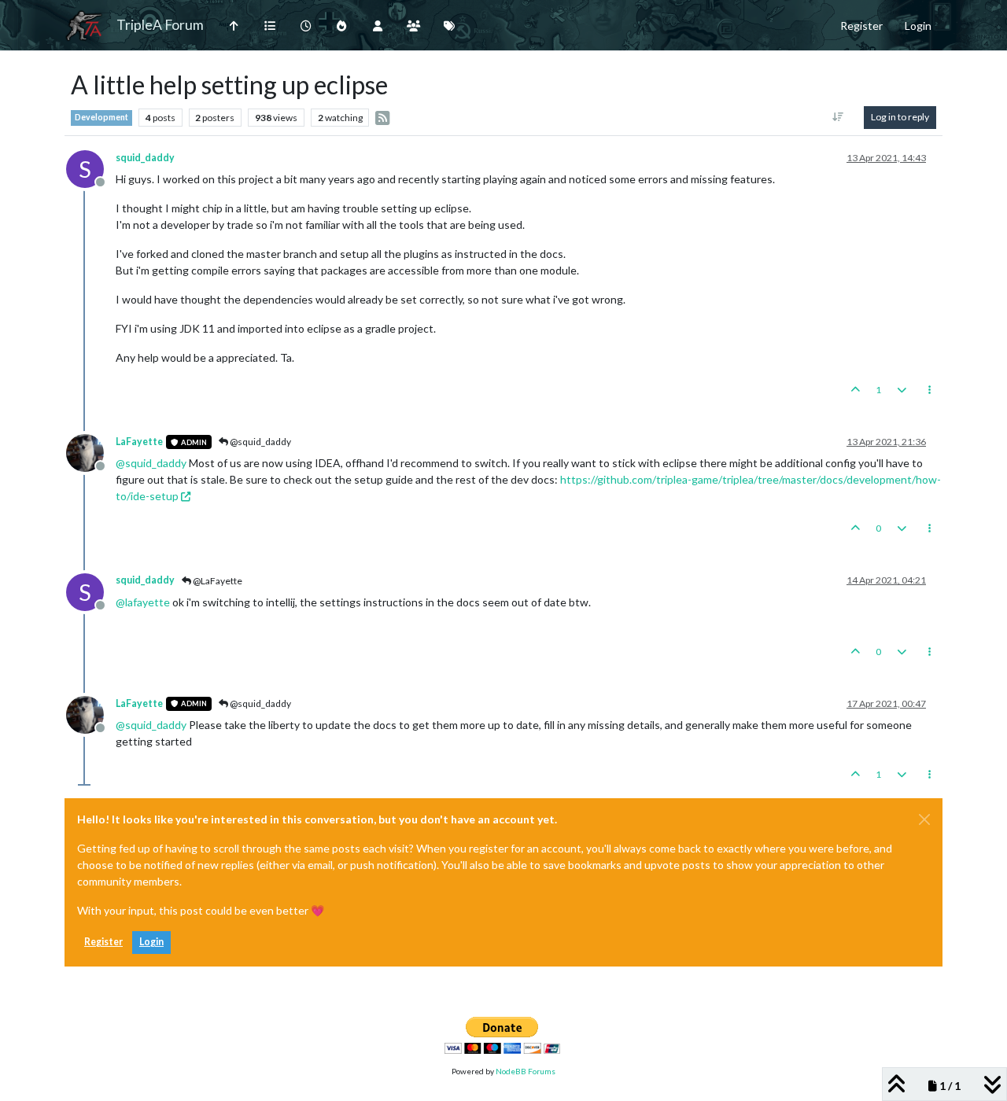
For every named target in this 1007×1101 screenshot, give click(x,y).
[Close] (924, 819)
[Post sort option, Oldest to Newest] (838, 117)
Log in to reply (900, 117)
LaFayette (139, 441)
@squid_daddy (259, 441)
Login (151, 942)
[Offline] (91, 451)
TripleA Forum (160, 25)
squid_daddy (145, 158)
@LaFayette (216, 581)
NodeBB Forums (525, 1071)
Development (101, 117)
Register (103, 942)
